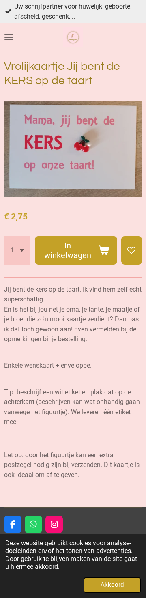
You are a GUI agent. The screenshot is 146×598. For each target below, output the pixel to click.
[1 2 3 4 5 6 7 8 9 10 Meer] (17, 250)
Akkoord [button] (112, 584)
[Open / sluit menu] (9, 37)
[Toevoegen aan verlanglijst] (131, 250)
